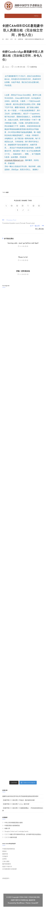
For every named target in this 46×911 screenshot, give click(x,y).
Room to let (23, 257)
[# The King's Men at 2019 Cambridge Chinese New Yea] (23, 694)
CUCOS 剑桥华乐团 (10, 837)
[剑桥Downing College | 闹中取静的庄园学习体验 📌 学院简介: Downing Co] (23, 302)
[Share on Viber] (28, 206)
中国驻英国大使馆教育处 (12, 825)
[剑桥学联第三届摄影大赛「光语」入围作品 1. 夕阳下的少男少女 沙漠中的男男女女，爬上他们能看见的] (23, 571)
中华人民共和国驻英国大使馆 (13, 822)
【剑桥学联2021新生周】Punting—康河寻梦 (15, 804)
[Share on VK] (33, 206)
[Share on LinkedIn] (22, 206)
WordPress (20, 903)
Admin (7, 67)
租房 (7, 192)
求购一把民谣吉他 (23, 271)
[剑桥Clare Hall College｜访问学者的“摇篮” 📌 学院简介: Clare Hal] (23, 351)
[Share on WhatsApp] (28, 210)
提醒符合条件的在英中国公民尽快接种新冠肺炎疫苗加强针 (20, 796)
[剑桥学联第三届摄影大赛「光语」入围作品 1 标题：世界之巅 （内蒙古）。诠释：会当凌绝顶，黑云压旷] (23, 596)
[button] (36, 16)
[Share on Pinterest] (17, 206)
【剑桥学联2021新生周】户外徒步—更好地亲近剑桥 (18, 800)
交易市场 (33, 67)
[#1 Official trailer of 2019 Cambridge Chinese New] (23, 743)
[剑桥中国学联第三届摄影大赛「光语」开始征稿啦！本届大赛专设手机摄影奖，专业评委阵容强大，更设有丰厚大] (23, 645)
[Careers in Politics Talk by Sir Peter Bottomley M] (23, 473)
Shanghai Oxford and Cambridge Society (16, 831)
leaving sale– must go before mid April (23, 243)
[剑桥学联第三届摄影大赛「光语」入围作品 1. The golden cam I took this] (23, 498)
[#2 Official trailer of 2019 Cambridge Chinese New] (23, 718)
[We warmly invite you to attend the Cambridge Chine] (23, 767)
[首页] (3, 39)
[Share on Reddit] (39, 206)
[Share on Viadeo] (23, 210)
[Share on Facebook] (12, 206)
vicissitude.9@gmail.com (13, 160)
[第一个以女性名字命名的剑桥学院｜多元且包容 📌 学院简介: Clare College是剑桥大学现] (23, 425)
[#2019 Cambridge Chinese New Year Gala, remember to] (23, 669)
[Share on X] (6, 206)
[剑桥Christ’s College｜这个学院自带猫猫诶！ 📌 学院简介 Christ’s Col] (23, 400)
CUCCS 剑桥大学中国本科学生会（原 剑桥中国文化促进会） (23, 834)
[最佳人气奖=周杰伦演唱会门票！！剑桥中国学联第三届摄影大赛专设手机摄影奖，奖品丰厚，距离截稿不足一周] (23, 620)
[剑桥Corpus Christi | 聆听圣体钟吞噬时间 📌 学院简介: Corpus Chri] (23, 327)
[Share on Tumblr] (17, 210)
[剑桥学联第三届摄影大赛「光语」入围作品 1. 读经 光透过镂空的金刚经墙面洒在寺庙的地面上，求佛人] (23, 547)
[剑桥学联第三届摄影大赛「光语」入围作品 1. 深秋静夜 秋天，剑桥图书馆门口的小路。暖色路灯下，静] (23, 522)
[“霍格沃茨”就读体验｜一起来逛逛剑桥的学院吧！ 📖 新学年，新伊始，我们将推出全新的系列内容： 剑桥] (23, 449)
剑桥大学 (7, 828)
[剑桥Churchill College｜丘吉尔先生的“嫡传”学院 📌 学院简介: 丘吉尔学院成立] (23, 376)
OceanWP (34, 903)
